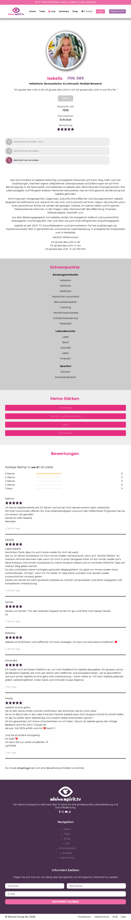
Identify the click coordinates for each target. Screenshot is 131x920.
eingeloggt (23, 768)
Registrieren (117, 11)
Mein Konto (67, 857)
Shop (75, 11)
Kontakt (67, 853)
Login (100, 11)
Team (42, 11)
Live (53, 11)
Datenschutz (102, 916)
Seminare (64, 11)
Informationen (67, 848)
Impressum (85, 916)
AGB (115, 916)
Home (32, 11)
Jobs (123, 916)
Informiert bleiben (65, 901)
